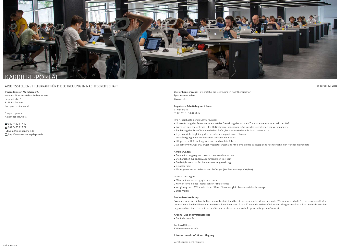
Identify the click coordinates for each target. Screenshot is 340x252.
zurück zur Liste (328, 85)
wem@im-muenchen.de (21, 130)
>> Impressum (10, 245)
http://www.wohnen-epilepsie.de (25, 134)
